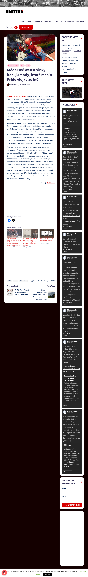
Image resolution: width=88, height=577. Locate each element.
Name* (64, 488)
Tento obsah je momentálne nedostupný (70, 378)
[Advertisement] (31, 202)
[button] (26, 27)
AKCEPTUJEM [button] (47, 574)
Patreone (65, 51)
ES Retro (67, 445)
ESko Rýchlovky (72, 110)
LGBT (9, 281)
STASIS (67, 128)
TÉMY (28, 65)
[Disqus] (30, 324)
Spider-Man (23, 281)
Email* (64, 496)
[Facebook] (8, 27)
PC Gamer (51, 183)
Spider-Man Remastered (17, 96)
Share (65, 146)
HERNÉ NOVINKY (13, 65)
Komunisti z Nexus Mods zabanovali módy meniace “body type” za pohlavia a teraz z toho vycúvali (30, 242)
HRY (22, 65)
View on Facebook (67, 144)
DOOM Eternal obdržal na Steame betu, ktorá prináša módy (46, 240)
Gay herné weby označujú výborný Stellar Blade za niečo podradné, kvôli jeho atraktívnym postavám (14, 242)
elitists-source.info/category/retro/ (71, 464)
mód (15, 281)
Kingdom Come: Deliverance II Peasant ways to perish (71, 368)
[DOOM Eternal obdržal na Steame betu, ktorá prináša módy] (47, 233)
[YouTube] (12, 27)
